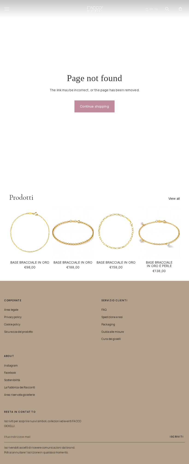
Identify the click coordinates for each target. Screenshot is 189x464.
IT (147, 8)
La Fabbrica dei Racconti (19, 387)
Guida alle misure (112, 332)
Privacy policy (12, 317)
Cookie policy (12, 324)
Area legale (11, 310)
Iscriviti (176, 436)
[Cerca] (166, 9)
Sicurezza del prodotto (18, 332)
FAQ (103, 310)
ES (156, 8)
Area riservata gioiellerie (19, 395)
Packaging (108, 324)
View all (174, 198)
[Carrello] (180, 9)
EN (151, 8)
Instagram (11, 365)
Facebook (10, 373)
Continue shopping (94, 106)
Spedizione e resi (112, 317)
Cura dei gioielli (111, 339)
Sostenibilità (12, 380)
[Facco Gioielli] (94, 9)
